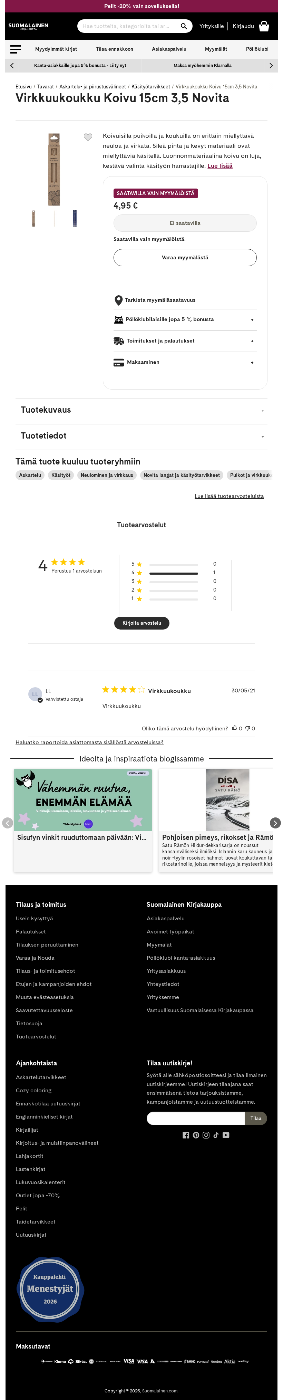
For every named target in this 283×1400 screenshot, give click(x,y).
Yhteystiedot (163, 984)
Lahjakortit (29, 1156)
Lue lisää (220, 165)
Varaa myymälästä (185, 257)
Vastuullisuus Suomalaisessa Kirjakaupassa (200, 1010)
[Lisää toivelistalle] (88, 137)
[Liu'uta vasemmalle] (12, 66)
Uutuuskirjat (31, 1234)
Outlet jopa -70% (38, 1195)
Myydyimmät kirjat (56, 49)
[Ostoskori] (264, 25)
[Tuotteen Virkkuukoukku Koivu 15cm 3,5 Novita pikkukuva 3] (75, 218)
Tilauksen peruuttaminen (47, 944)
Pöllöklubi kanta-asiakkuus (181, 958)
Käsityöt (60, 475)
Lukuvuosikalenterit (41, 1182)
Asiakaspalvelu (169, 49)
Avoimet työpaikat (170, 931)
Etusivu (24, 86)
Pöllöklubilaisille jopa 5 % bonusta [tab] (170, 319)
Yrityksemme (163, 997)
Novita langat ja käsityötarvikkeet (182, 475)
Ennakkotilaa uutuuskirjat (48, 1103)
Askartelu (30, 475)
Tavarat (45, 86)
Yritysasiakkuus (166, 971)
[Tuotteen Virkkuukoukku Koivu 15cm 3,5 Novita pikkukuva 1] (33, 218)
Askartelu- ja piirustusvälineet (92, 86)
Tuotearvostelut (36, 1036)
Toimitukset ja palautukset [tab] (160, 340)
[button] (15, 49)
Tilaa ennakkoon (114, 49)
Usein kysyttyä (34, 918)
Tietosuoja (29, 1023)
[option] (80, 66)
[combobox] (135, 26)
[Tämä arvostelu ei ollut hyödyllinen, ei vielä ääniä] (247, 728)
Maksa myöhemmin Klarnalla (203, 65)
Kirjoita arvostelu (142, 623)
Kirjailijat (27, 1129)
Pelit (21, 1208)
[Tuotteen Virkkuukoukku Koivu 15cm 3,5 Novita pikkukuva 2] (54, 218)
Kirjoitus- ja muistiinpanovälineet (57, 1143)
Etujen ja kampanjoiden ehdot (54, 984)
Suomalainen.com (159, 1390)
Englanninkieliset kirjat (44, 1116)
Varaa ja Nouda (35, 958)
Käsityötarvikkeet (150, 86)
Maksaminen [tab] (142, 362)
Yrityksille (211, 26)
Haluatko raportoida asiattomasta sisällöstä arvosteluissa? (90, 742)
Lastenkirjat (31, 1169)
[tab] (141, 411)
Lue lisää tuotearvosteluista (229, 496)
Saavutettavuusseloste (44, 1010)
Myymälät (216, 49)
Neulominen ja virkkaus (107, 475)
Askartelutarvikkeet (41, 1077)
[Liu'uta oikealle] (271, 66)
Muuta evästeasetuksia (45, 997)
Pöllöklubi (257, 49)
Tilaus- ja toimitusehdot (45, 971)
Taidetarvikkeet (36, 1221)
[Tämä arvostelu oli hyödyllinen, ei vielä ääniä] (234, 728)
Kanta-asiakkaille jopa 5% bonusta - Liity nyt (80, 65)
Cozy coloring (33, 1090)
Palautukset (31, 931)
